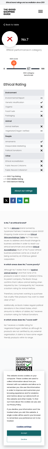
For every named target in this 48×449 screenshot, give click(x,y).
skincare (15, 228)
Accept (24, 433)
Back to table (12, 24)
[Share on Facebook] (13, 200)
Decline (24, 439)
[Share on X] (6, 200)
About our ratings (23, 190)
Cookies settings (24, 427)
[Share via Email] (26, 200)
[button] (40, 11)
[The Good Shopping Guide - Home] (10, 12)
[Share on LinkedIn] (20, 200)
